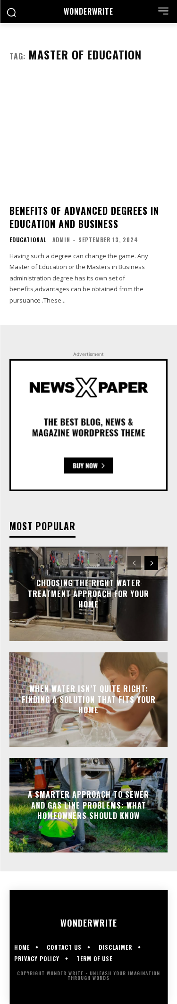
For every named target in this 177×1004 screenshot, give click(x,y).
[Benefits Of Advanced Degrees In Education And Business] (88, 137)
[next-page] (151, 563)
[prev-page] (134, 563)
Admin (61, 240)
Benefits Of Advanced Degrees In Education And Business (84, 217)
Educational (27, 240)
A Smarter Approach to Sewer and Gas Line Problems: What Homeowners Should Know (88, 805)
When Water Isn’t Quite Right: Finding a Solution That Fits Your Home (89, 699)
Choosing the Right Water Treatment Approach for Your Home (88, 594)
